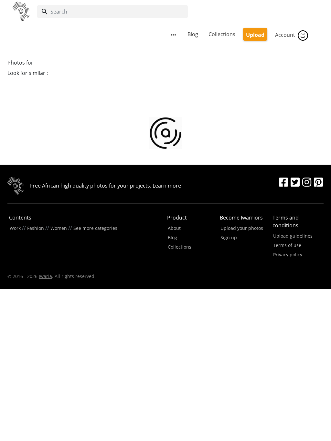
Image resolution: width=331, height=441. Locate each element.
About (174, 228)
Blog (192, 34)
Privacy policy (287, 254)
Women (58, 228)
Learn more (167, 185)
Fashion (35, 228)
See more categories (95, 228)
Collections (221, 34)
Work (15, 228)
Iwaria (45, 276)
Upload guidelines (293, 236)
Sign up (228, 237)
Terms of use (287, 245)
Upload (255, 34)
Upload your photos (241, 228)
